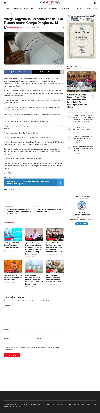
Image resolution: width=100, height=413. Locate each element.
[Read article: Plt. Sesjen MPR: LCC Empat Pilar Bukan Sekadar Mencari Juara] (13, 234)
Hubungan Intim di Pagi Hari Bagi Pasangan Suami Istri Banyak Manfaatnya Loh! (83, 138)
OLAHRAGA (53, 8)
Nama (6, 330)
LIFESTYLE (77, 8)
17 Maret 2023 (27, 27)
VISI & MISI (68, 404)
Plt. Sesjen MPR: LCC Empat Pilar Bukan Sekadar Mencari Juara (12, 245)
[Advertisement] (34, 197)
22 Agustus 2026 (31, 256)
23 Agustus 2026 (10, 250)
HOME (8, 8)
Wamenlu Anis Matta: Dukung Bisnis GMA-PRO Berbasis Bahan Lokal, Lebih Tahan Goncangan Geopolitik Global (77, 100)
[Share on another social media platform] (62, 72)
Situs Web (39, 338)
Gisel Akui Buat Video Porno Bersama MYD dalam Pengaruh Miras (84, 129)
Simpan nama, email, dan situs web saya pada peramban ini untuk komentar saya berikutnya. (33, 348)
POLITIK (50, 271)
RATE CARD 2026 (91, 404)
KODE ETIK (59, 404)
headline (11, 189)
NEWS (26, 8)
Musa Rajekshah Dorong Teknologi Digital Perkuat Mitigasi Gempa (13, 277)
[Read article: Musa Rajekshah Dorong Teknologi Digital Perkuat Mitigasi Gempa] (13, 266)
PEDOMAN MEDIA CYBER (37, 404)
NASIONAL (12, 14)
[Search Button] (95, 3)
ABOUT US (50, 404)
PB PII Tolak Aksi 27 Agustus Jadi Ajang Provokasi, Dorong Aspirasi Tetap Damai (53, 278)
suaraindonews (14, 27)
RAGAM (87, 8)
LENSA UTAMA (66, 8)
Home (5, 14)
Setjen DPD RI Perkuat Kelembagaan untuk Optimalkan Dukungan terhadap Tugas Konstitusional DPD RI (54, 247)
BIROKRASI (17, 8)
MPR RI (8, 239)
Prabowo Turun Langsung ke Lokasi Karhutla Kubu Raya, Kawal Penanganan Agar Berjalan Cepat (34, 279)
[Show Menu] (5, 3)
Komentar (8, 305)
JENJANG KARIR (78, 404)
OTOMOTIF (42, 8)
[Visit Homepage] (50, 3)
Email (6, 338)
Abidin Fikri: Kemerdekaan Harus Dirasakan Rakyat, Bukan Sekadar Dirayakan (83, 148)
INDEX (26, 404)
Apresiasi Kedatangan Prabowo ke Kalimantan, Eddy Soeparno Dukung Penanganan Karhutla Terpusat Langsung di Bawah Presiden (34, 248)
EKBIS (33, 8)
